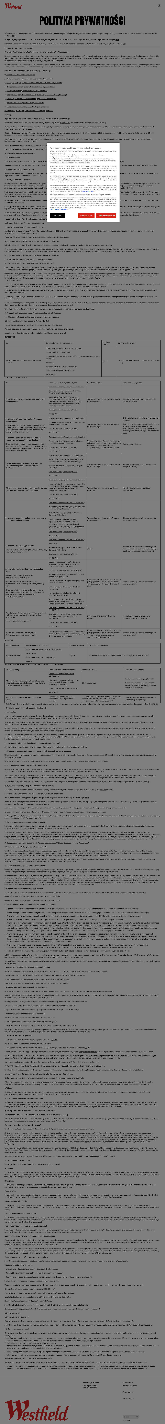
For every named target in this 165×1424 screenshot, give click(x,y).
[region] (83, 182)
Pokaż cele (58, 215)
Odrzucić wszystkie (86, 215)
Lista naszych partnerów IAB (59, 209)
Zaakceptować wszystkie (106, 215)
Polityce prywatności (88, 191)
